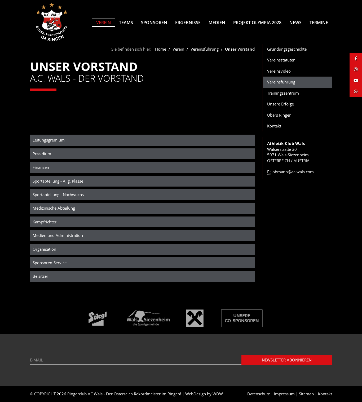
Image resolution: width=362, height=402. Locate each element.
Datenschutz (258, 393)
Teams (126, 22)
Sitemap (306, 393)
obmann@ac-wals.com (293, 171)
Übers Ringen (279, 115)
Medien (217, 22)
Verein (103, 22)
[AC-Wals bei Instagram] (356, 69)
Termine (319, 22)
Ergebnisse (188, 22)
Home (160, 49)
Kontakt (274, 126)
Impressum (284, 393)
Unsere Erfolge (280, 104)
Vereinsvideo (279, 71)
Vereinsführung (205, 49)
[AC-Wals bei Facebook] (356, 58)
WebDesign (195, 393)
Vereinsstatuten (281, 60)
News (295, 22)
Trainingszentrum (283, 93)
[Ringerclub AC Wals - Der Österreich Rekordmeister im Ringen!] (52, 22)
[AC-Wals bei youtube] (356, 80)
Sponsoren (154, 22)
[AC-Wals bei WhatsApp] (356, 91)
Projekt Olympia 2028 (257, 22)
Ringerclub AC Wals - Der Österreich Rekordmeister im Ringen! (124, 393)
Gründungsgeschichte (287, 49)
